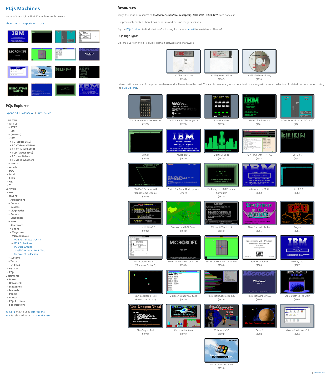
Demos (15, 203)
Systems (16, 257)
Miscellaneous (28, 245)
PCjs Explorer (134, 29)
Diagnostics (17, 210)
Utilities (15, 264)
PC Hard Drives (21, 156)
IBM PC (27, 226)
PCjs (11, 272)
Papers (13, 293)
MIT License (43, 315)
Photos (13, 297)
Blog (18, 23)
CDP (13, 130)
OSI (11, 181)
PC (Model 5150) (21, 141)
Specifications (17, 304)
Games (15, 214)
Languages (17, 217)
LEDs (12, 178)
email (191, 29)
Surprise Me (44, 113)
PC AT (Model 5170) (23, 149)
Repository (29, 23)
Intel (12, 174)
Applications (18, 199)
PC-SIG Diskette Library (27, 239)
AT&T (14, 127)
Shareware (28, 239)
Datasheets (15, 283)
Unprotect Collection (26, 254)
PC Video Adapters (23, 159)
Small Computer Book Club (29, 250)
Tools (41, 23)
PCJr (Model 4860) (22, 152)
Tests (14, 261)
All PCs (22, 143)
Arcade (13, 167)
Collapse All (27, 113)
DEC (11, 170)
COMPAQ (16, 134)
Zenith (14, 163)
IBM (23, 148)
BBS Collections (23, 243)
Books (15, 228)
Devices (15, 207)
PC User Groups (23, 246)
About (9, 23)
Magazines (18, 232)
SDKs (13, 221)
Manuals (14, 290)
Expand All (12, 113)
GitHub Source (319, 372)
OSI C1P (13, 268)
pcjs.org (10, 311)
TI (10, 185)
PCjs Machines (23, 8)
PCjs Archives (17, 301)
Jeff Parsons (38, 311)
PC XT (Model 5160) (23, 145)
